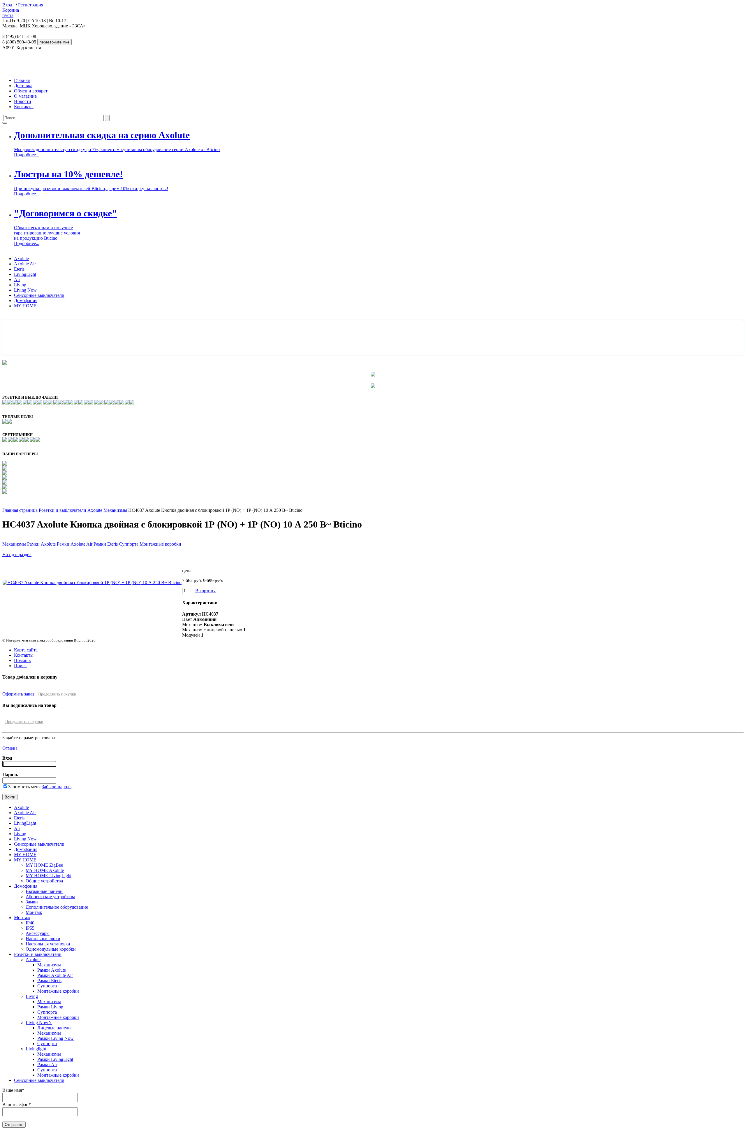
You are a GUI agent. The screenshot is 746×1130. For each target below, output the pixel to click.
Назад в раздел (16, 554)
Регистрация (30, 4)
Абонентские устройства (50, 896)
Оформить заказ (18, 693)
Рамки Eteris (106, 544)
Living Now (25, 290)
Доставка (23, 85)
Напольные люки (43, 938)
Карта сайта (26, 649)
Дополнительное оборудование (57, 907)
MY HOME (25, 305)
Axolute (21, 258)
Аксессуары (38, 933)
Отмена (9, 748)
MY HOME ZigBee (44, 865)
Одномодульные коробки (51, 949)
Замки (32, 901)
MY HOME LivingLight (48, 875)
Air (17, 279)
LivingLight (25, 274)
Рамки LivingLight (55, 1059)
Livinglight (36, 1048)
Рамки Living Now (55, 1038)
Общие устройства (44, 880)
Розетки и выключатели (62, 510)
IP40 (30, 922)
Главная (22, 80)
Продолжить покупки (57, 694)
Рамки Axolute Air (74, 544)
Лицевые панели (54, 1027)
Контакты (24, 106)
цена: (187, 570)
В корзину (205, 590)
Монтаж (34, 912)
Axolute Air (25, 263)
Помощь (22, 660)
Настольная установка (48, 943)
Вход (7, 4)
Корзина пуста (10, 13)
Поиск (20, 665)
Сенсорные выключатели (39, 295)
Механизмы (115, 510)
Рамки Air (47, 1064)
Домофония (25, 300)
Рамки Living (50, 1006)
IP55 (30, 928)
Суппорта (128, 544)
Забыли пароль (56, 786)
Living (20, 284)
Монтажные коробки (160, 544)
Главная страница (20, 510)
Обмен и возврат (30, 90)
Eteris (19, 269)
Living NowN (39, 1022)
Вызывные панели (44, 891)
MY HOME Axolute (45, 870)
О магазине (25, 96)
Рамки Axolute (41, 544)
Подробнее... (26, 154)
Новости (22, 101)
